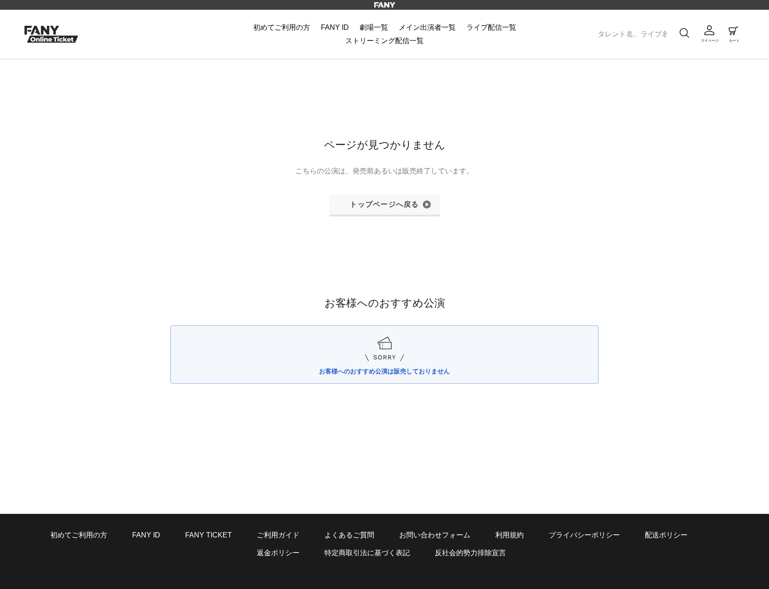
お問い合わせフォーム (434, 535)
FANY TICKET (208, 535)
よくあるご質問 (349, 535)
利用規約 (509, 535)
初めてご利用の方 (78, 535)
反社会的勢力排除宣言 (470, 553)
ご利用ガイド (278, 535)
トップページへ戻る (384, 204)
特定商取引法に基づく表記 (367, 553)
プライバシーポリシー (584, 535)
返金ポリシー (278, 553)
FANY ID (146, 535)
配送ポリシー (666, 535)
